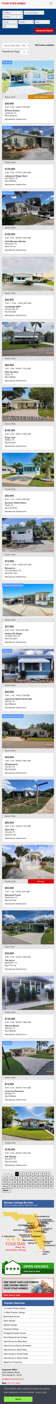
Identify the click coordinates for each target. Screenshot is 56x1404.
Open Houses (9, 1320)
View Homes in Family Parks (16, 1353)
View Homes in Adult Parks (15, 1349)
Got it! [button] (18, 1399)
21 (9, 1181)
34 (25, 1186)
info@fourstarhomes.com (13, 1379)
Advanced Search (44, 30)
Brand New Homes (12, 1316)
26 (35, 1181)
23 (20, 1181)
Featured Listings (11, 1329)
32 (15, 1186)
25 (30, 1181)
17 (40, 1177)
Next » (6, 1190)
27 (40, 1181)
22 (15, 1181)
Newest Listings (10, 1324)
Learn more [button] (40, 1392)
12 (15, 1177)
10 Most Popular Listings (14, 1312)
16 (35, 1177)
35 (30, 1186)
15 (30, 1177)
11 (9, 1177)
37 (40, 1186)
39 (51, 1186)
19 (51, 1177)
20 (4, 1181)
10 (4, 1177)
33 (20, 1186)
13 (20, 1177)
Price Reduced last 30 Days (15, 1337)
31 (9, 1186)
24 (25, 1181)
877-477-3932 (14, 1383)
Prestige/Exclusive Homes (15, 1333)
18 (46, 1177)
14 (25, 1177)
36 (35, 1186)
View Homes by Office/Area (15, 1341)
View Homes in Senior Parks (16, 1358)
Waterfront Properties (13, 1362)
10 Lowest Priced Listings (14, 1308)
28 (46, 1181)
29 (51, 1181)
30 (4, 1186)
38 (46, 1186)
